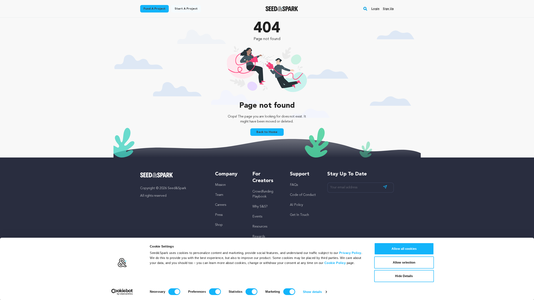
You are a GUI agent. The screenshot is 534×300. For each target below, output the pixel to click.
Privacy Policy (350, 253)
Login (375, 8)
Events (257, 216)
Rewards (258, 236)
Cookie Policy (335, 263)
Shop (219, 225)
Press (219, 215)
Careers (220, 205)
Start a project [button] (186, 8)
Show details (312, 292)
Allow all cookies (404, 248)
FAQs (294, 185)
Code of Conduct (303, 195)
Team (219, 195)
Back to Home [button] (266, 132)
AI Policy (296, 205)
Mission (220, 185)
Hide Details (404, 276)
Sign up (388, 8)
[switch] (215, 291)
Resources (259, 226)
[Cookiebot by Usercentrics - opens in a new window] (122, 292)
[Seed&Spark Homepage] (282, 8)
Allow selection (404, 262)
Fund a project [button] (154, 8)
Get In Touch (299, 215)
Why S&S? (260, 206)
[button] (365, 8)
